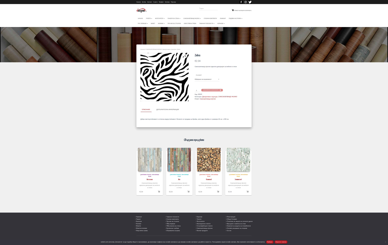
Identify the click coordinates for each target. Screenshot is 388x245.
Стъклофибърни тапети (204, 226)
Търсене (223, 9)
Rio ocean (150, 179)
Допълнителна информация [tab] (167, 109)
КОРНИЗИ (220, 23)
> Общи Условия (231, 219)
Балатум (139, 221)
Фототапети (201, 221)
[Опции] (159, 192)
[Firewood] (209, 159)
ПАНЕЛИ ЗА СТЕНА (173, 18)
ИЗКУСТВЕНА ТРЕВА (190, 23)
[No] (385, 242)
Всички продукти (202, 230)
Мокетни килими (141, 228)
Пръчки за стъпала (172, 221)
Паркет (138, 219)
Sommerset (238, 179)
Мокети (138, 226)
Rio (179, 179)
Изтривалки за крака (173, 230)
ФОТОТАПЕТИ (159, 18)
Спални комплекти (172, 219)
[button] (185, 56)
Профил (161, 2)
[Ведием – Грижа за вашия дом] (141, 10)
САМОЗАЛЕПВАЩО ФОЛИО (191, 18)
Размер (199, 75)
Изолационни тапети (203, 223)
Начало (138, 2)
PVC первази (142, 23)
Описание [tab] (146, 109)
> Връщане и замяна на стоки (236, 223)
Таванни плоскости (172, 217)
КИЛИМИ (161, 23)
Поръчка (173, 2)
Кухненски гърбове (172, 228)
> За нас (228, 230)
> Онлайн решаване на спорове (236, 228)
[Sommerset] (238, 159)
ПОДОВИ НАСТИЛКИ (235, 18)
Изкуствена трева (142, 230)
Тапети (199, 219)
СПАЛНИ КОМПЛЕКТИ (210, 18)
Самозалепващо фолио (208, 99)
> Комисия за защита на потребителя (238, 226)
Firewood (209, 179)
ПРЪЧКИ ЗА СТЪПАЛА (174, 23)
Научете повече (281, 242)
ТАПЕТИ (148, 18)
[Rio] (179, 159)
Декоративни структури (169, 49)
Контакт (149, 2)
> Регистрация (230, 217)
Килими (138, 223)
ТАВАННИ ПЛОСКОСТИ (206, 23)
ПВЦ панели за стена (173, 226)
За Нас (144, 2)
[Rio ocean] (149, 159)
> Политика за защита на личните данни (239, 221)
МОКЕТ (153, 23)
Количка (167, 2)
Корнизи (199, 217)
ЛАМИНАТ (223, 18)
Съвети (155, 2)
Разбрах (270, 242)
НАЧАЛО (140, 18)
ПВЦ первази (170, 223)
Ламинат (139, 217)
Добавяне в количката (211, 90)
